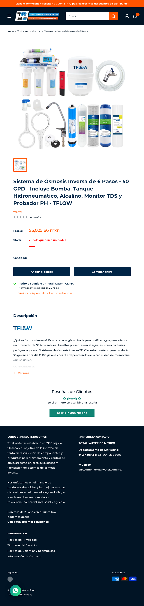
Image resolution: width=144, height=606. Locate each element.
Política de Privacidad (22, 539)
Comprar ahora (102, 271)
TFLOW (17, 212)
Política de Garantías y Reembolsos (31, 551)
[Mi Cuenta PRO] (127, 16)
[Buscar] (113, 16)
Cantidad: (20, 258)
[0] (134, 16)
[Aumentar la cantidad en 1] (53, 258)
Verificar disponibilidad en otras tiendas (45, 293)
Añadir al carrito (42, 271)
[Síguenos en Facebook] (10, 579)
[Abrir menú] (9, 16)
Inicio (11, 31)
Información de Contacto (24, 556)
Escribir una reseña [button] (72, 413)
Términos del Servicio (22, 545)
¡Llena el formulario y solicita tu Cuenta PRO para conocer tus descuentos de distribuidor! (72, 3)
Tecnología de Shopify (20, 594)
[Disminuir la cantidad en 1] (33, 258)
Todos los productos (28, 31)
